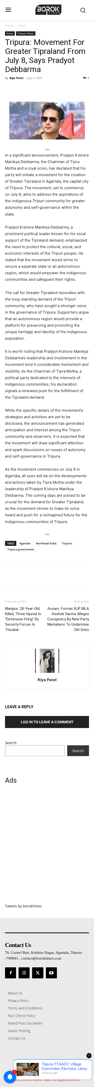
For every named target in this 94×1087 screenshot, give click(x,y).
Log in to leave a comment (47, 722)
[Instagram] (24, 972)
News (22, 25)
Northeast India (46, 543)
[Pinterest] (33, 89)
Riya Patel (16, 78)
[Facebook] (10, 89)
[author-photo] (47, 673)
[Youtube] (51, 972)
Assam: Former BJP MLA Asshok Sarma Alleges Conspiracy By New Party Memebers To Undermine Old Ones (68, 619)
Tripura (67, 543)
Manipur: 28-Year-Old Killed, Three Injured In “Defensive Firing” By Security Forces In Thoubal (23, 619)
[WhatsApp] (45, 89)
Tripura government (20, 549)
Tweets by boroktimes (23, 906)
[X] (22, 89)
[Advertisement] (47, 847)
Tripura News (26, 33)
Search (11, 742)
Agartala (25, 543)
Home (9, 25)
